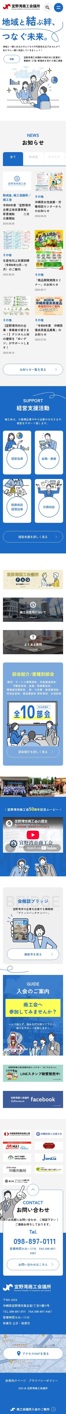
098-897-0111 (35, 1241)
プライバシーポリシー (43, 1380)
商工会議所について (33, 612)
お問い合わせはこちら (33, 1264)
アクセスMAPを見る (35, 1353)
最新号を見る (33, 954)
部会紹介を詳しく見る (33, 752)
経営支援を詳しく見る (33, 537)
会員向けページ (15, 1380)
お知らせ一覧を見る (33, 369)
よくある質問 (33, 644)
